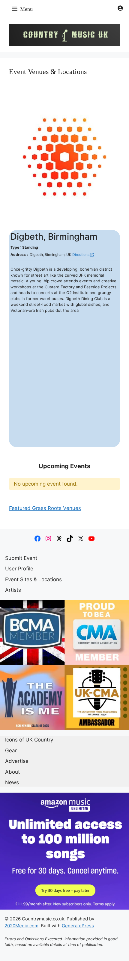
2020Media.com (21, 926)
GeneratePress (78, 926)
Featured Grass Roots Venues (45, 508)
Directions (83, 254)
